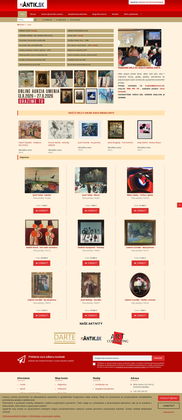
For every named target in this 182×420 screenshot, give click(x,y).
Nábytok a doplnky (77, 50)
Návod (22, 389)
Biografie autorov (99, 14)
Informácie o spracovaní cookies (44, 416)
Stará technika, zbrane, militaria (82, 55)
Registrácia (62, 20)
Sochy (75, 36)
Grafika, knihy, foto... (78, 40)
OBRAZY (28, 31)
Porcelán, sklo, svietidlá (30, 45)
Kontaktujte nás (101, 384)
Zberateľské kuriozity (29, 65)
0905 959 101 (133, 88)
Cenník (22, 384)
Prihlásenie (48, 20)
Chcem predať (75, 20)
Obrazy (33, 14)
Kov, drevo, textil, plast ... (82, 45)
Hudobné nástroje (76, 60)
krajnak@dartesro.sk (154, 85)
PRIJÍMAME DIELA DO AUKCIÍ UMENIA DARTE (139, 67)
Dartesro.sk (143, 2)
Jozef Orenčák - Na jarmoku (89, 142)
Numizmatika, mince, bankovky (33, 55)
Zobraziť (43, 211)
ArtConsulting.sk (156, 2)
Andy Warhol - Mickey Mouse (149, 142)
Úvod (22, 14)
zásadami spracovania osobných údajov (131, 367)
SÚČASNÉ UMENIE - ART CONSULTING (35, 36)
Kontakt (115, 14)
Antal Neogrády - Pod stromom (120, 142)
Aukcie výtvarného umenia (52, 14)
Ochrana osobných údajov (14, 416)
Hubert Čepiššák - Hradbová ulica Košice (30, 143)
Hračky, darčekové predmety (32, 60)
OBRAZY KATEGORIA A (78, 31)
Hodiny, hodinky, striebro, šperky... (35, 50)
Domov (21, 25)
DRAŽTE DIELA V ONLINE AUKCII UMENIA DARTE (91, 113)
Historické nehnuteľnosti (79, 65)
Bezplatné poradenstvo (77, 14)
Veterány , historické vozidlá (32, 40)
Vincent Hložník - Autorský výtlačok (58, 143)
